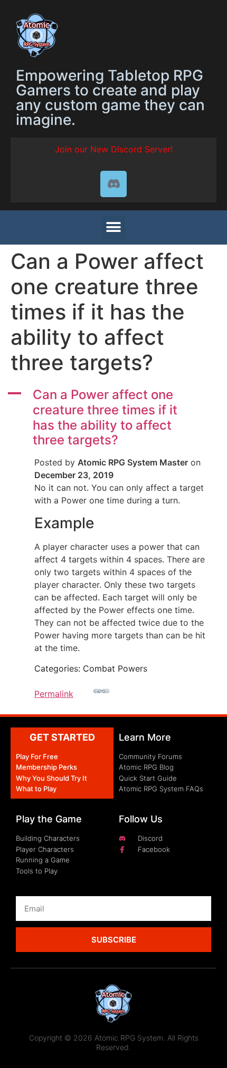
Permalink (53, 693)
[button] (114, 227)
